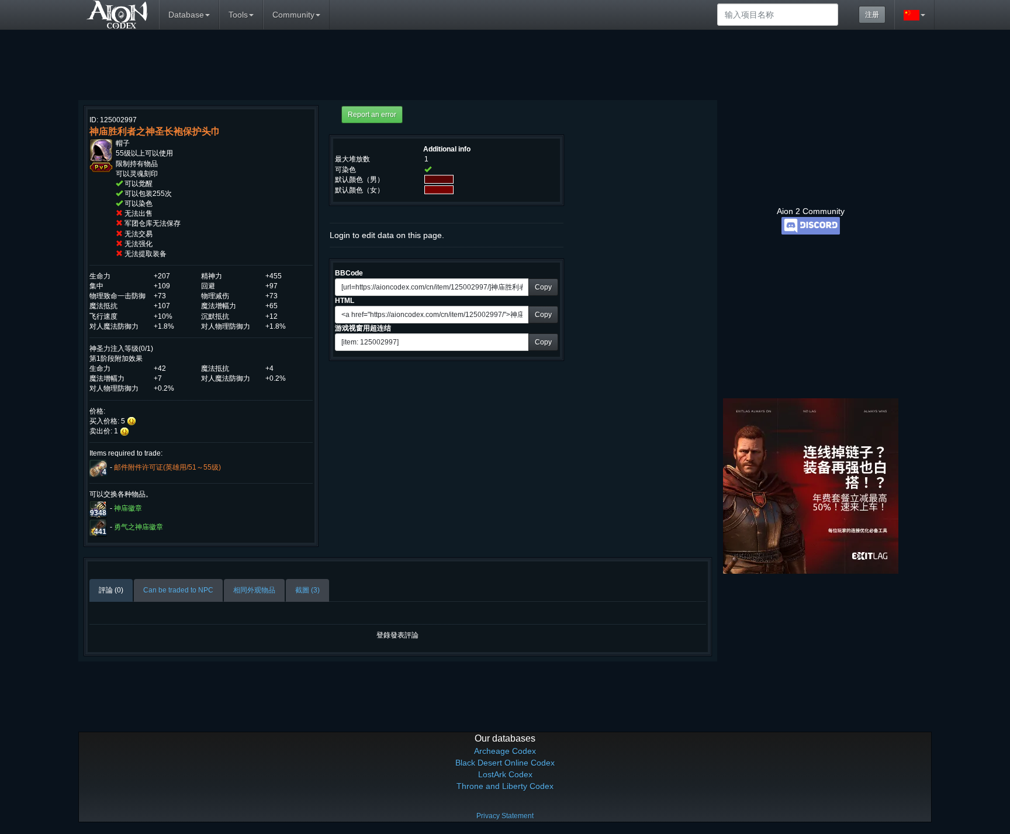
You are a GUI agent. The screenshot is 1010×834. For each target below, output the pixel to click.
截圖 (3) (307, 590)
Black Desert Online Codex (505, 762)
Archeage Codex (505, 751)
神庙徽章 (128, 508)
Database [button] (186, 14)
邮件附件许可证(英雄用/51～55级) (167, 467)
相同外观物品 (254, 590)
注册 (872, 15)
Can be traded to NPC (178, 590)
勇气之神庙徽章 (138, 527)
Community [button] (293, 14)
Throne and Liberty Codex (505, 786)
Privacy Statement (505, 816)
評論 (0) (111, 590)
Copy (543, 287)
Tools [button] (238, 14)
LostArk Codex (505, 774)
